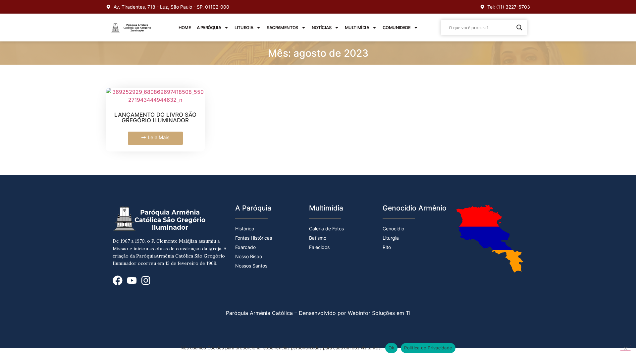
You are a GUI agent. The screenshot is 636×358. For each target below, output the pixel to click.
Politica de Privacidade (428, 347)
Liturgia (244, 27)
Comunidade (396, 27)
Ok (392, 347)
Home (185, 27)
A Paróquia (209, 27)
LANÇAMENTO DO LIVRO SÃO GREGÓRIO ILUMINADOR (155, 117)
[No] (625, 348)
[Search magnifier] (519, 27)
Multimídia (357, 27)
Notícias (321, 27)
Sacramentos (282, 27)
